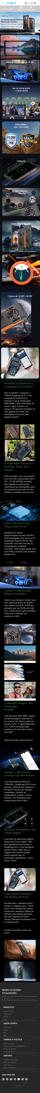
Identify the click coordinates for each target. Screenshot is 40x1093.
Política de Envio (9, 1043)
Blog (5, 1033)
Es (32, 3)
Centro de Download (10, 1062)
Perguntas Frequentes (10, 1060)
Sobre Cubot (7, 1027)
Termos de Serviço (9, 1051)
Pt (35, 3)
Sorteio (6, 1030)
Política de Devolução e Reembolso (15, 1046)
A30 (5, 1019)
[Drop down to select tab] (2, 2)
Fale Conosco (8, 1065)
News (5, 1035)
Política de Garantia (10, 1049)
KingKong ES (8, 1014)
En (29, 3)
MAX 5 (6, 1017)
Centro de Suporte (9, 1068)
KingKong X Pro (8, 1011)
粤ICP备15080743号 (20, 1085)
